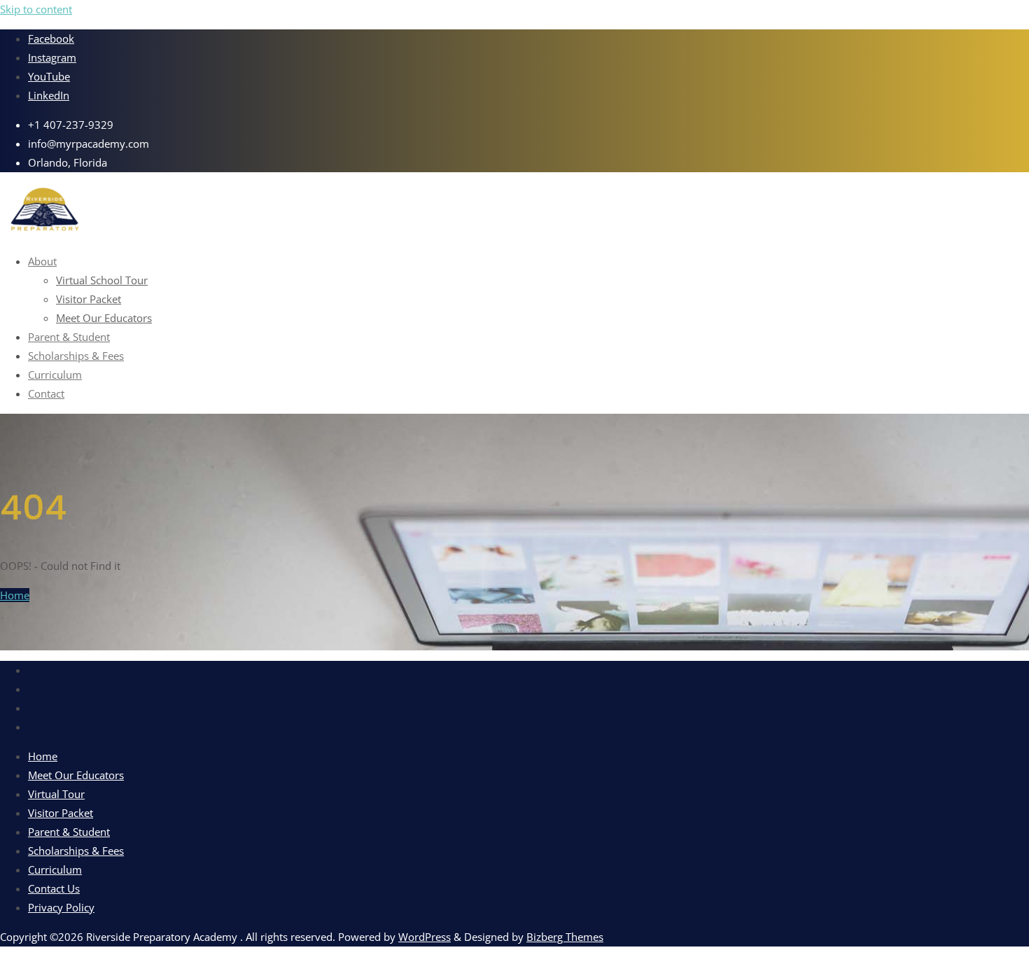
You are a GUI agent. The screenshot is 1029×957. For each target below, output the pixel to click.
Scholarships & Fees (76, 851)
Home (14, 595)
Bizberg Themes (564, 937)
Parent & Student (69, 832)
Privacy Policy (61, 907)
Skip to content (36, 9)
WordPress (424, 937)
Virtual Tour (56, 794)
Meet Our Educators (76, 775)
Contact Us (54, 888)
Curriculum (55, 869)
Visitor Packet (60, 813)
